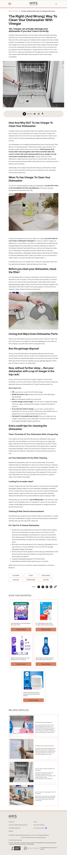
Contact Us (11, 822)
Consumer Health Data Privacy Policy (18, 825)
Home (10, 11)
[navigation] (9, 3)
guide (31, 575)
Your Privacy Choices (39, 828)
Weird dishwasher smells (16, 284)
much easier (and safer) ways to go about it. (26, 421)
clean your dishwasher (45, 544)
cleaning (15, 575)
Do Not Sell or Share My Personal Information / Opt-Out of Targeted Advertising (29, 835)
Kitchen (16, 11)
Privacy (35, 822)
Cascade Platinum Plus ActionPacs (20, 246)
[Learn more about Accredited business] (15, 848)
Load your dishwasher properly (22, 559)
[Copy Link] (55, 586)
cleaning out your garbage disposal (39, 361)
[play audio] (24, 114)
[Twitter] (47, 586)
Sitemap (11, 831)
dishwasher (30, 580)
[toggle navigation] (10, 4)
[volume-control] (34, 114)
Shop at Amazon (21, 629)
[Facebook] (38, 586)
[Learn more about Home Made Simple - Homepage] (33, 7)
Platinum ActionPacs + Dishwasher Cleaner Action (25, 253)
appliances (46, 575)
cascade (16, 580)
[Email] (51, 586)
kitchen (46, 580)
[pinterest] (42, 587)
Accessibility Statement (15, 828)
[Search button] (56, 4)
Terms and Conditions (39, 825)
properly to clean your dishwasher (33, 185)
